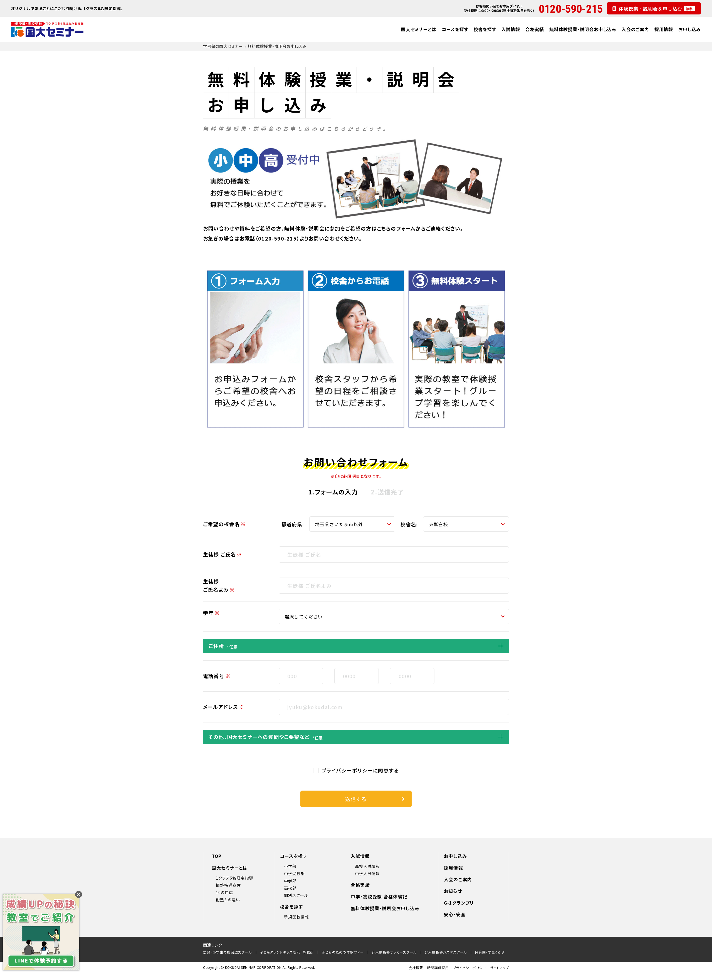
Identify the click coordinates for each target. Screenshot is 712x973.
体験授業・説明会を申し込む (656, 8)
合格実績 (534, 29)
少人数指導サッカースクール (394, 952)
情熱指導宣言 (228, 885)
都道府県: (292, 524)
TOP (217, 856)
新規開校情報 (296, 917)
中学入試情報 (367, 873)
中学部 (290, 880)
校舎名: (409, 524)
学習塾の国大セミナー (223, 46)
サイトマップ (499, 967)
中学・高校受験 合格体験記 (379, 896)
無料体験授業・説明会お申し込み (582, 29)
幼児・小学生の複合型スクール (227, 952)
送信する (356, 799)
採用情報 (663, 29)
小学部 (290, 866)
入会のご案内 (635, 29)
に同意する (360, 770)
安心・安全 (455, 914)
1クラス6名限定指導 (234, 878)
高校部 (290, 888)
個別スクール (296, 895)
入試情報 (510, 29)
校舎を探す (485, 29)
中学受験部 (294, 873)
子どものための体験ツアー (343, 952)
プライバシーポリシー (347, 770)
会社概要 (416, 967)
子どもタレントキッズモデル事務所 (287, 952)
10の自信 (224, 892)
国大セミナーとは (418, 29)
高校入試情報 (367, 866)
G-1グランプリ (459, 902)
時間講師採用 (438, 967)
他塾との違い (228, 899)
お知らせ (453, 891)
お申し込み (689, 29)
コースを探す (455, 29)
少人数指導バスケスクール (446, 952)
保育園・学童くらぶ (489, 952)
